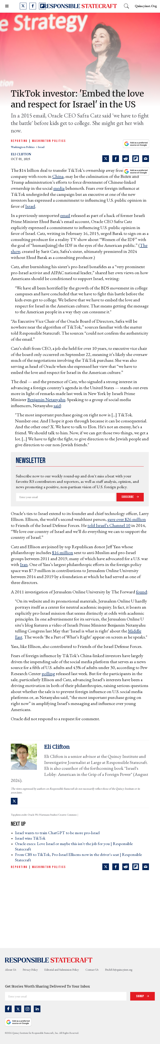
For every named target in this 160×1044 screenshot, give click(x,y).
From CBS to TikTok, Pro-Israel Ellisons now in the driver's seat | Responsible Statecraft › (78, 857)
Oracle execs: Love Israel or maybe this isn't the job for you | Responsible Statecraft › (74, 846)
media (59, 188)
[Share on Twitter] (105, 158)
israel (41, 147)
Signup (140, 996)
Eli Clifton (21, 154)
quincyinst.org (146, 6)
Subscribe (127, 497)
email (65, 215)
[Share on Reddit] (125, 158)
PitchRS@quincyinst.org (118, 969)
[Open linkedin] (37, 1009)
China (58, 176)
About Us (10, 969)
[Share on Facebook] (115, 158)
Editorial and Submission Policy (61, 969)
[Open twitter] (23, 6)
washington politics (23, 147)
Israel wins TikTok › (31, 838)
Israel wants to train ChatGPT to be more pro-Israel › (58, 832)
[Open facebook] (32, 6)
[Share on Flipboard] (135, 158)
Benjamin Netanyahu (46, 399)
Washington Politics (49, 141)
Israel (30, 206)
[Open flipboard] (42, 6)
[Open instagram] (27, 1009)
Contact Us (91, 969)
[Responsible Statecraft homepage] (48, 959)
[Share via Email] (145, 158)
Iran (24, 564)
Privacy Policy (30, 969)
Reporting (19, 141)
